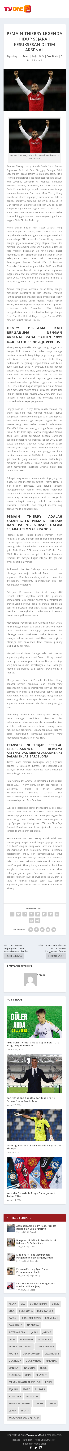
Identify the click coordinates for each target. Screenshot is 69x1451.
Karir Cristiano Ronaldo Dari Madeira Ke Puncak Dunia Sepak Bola (31, 1099)
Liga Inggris (52, 1353)
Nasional (29, 1367)
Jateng (47, 1332)
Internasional (18, 1332)
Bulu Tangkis (45, 1310)
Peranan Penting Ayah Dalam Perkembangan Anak (32, 1271)
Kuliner (13, 1353)
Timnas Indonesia (19, 1403)
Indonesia (32, 1325)
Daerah (33, 1232)
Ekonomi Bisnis (31, 1318)
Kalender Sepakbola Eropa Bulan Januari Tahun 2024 (31, 1195)
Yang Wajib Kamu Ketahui (24, 1417)
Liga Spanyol (33, 1360)
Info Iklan (27, 1439)
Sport (32, 1289)
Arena (12, 1303)
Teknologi (32, 1396)
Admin (26, 56)
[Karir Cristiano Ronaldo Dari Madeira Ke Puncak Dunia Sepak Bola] (34, 1073)
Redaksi (16, 1439)
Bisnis (55, 1303)
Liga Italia (15, 1360)
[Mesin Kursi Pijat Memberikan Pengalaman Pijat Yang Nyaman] (11, 1257)
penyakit (41, 1375)
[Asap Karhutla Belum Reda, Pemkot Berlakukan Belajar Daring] (11, 1228)
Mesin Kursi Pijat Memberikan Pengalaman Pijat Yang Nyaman (34, 1256)
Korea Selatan (45, 1346)
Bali (23, 1303)
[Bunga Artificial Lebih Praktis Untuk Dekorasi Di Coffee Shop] (11, 1242)
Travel (39, 1403)
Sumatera (15, 1396)
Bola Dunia (52, 56)
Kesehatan (34, 1261)
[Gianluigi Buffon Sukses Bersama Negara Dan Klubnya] (34, 1125)
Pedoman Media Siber (34, 1443)
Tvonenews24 (33, 1435)
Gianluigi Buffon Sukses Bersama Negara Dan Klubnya (34, 1147)
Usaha (12, 1410)
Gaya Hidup (35, 1275)
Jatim (12, 1339)
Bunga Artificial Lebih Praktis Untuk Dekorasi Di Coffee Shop (36, 1242)
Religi (48, 1382)
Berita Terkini (38, 1303)
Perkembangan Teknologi (25, 1382)
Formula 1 (51, 1318)
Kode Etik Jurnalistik (45, 1439)
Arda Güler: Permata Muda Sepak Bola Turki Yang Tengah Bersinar (33, 1044)
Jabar (34, 1332)
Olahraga (15, 1375)
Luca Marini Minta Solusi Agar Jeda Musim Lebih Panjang (36, 1285)
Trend (32, 1246)
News (43, 1367)
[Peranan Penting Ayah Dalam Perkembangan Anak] (11, 1271)
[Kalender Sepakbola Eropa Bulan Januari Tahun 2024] (34, 1173)
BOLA (11, 1310)
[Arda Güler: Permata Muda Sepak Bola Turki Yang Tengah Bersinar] (34, 1022)
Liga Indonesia (31, 1353)
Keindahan (26, 1339)
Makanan (51, 1360)
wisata (25, 1410)
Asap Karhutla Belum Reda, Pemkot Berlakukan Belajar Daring (36, 1227)
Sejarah (13, 1389)
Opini (28, 1375)
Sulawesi (40, 1389)
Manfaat (14, 1367)
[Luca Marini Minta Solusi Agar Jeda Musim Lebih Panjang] (11, 1286)
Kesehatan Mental (20, 1346)
